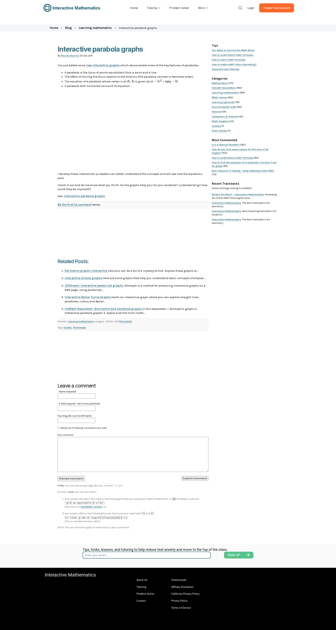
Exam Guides (219, 130)
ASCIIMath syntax (91, 506)
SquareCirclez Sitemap (225, 69)
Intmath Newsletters (224, 87)
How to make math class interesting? (234, 64)
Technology (79, 327)
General (216, 111)
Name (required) (67, 391)
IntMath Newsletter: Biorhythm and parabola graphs (103, 309)
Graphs (68, 327)
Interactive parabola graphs (84, 196)
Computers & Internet (225, 116)
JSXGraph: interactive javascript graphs (94, 285)
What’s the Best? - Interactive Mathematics (238, 194)
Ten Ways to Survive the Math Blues (233, 50)
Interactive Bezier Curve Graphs (88, 297)
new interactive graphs (103, 65)
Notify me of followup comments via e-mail (83, 428)
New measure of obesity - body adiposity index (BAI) (243, 170)
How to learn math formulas (229, 59)
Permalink (125, 321)
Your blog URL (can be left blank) (75, 416)
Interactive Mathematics (226, 202)
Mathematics (219, 83)
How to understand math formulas (232, 55)
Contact (216, 125)
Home (54, 28)
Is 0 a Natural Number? (226, 144)
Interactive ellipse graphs (84, 278)
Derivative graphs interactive (86, 270)
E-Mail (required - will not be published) (79, 403)
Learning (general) (223, 102)
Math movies (219, 97)
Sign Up (233, 555)
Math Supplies (220, 121)
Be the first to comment (75, 204)
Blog (68, 28)
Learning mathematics (95, 28)
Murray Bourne (70, 55)
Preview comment (71, 478)
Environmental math (224, 106)
